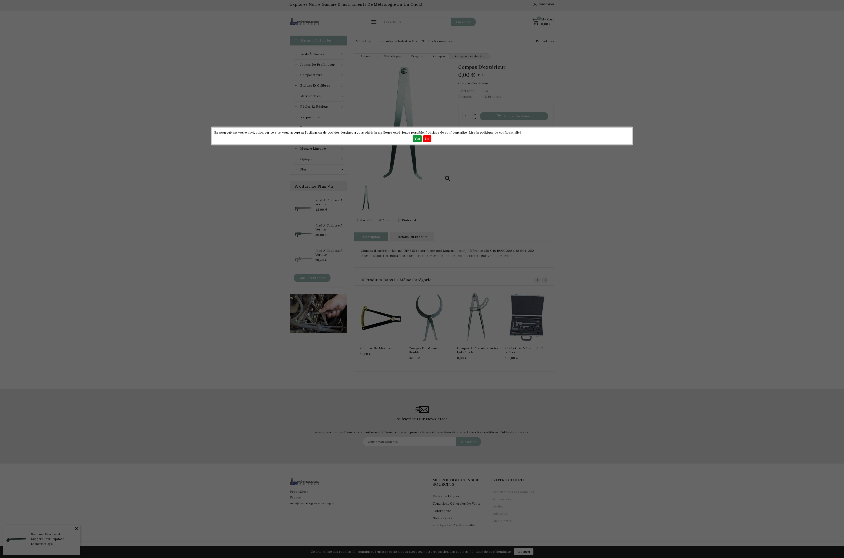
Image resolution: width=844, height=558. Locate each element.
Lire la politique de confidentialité (495, 132)
